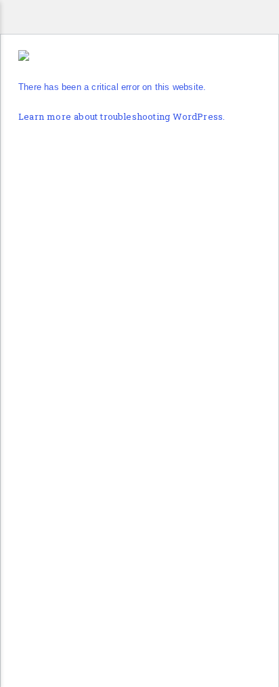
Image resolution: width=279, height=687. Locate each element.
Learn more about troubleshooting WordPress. (121, 117)
